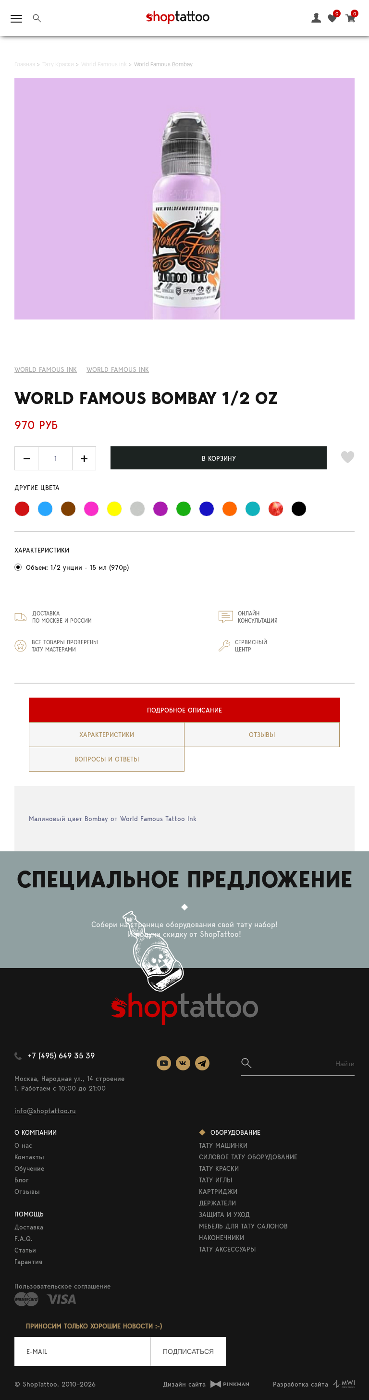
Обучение (29, 1168)
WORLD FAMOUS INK (117, 369)
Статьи (25, 1250)
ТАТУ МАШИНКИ (223, 1145)
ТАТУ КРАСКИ (219, 1168)
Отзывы (27, 1191)
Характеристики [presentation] (106, 734)
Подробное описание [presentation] (184, 710)
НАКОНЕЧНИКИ (221, 1237)
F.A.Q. (23, 1238)
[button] (84, 458)
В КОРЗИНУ (219, 458)
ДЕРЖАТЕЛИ (217, 1203)
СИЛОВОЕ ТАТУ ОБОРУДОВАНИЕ (248, 1157)
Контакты (29, 1157)
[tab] (184, 710)
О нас (23, 1145)
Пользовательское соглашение (62, 1286)
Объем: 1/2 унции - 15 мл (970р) (77, 567)
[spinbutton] (55, 458)
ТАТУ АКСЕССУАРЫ (227, 1249)
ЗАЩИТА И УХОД (224, 1214)
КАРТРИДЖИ (218, 1191)
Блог (21, 1180)
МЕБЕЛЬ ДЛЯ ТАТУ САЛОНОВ (243, 1226)
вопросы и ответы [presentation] (106, 759)
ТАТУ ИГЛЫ (215, 1180)
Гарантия (28, 1261)
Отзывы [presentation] (262, 734)
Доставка (28, 1227)
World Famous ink (45, 369)
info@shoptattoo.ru (45, 1111)
